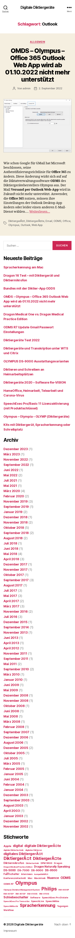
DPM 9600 (46, 863)
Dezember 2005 (15, 748)
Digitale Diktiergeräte (38, 7)
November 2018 (15, 522)
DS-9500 (51, 870)
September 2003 (16, 800)
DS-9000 (37, 870)
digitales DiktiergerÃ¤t (23, 854)
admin (27, 88)
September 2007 (16, 732)
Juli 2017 (10, 590)
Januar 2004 (13, 790)
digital (18, 846)
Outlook (25, 225)
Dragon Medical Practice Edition (17, 867)
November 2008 (15, 700)
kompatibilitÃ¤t (41, 874)
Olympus (13, 225)
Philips (49, 889)
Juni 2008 (11, 711)
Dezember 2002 (15, 821)
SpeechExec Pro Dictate (55, 897)
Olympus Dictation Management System (21, 890)
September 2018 (16, 533)
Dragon (58, 863)
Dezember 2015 (15, 622)
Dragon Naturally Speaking (52, 866)
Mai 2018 (10, 554)
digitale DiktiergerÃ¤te (42, 846)
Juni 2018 (10, 548)
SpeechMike (52, 901)
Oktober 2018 (13, 527)
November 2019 (15, 501)
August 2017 (12, 585)
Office (66, 221)
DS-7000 (23, 870)
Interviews (26, 874)
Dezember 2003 (15, 795)
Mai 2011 (10, 664)
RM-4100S (32, 894)
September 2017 (16, 580)
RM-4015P (21, 894)
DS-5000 (9, 870)
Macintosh (40, 878)
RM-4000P (63, 890)
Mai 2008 (10, 716)
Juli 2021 (10, 480)
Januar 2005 (13, 774)
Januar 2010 (13, 679)
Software (35, 897)
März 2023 (11, 454)
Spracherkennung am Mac (23, 267)
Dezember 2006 (15, 737)
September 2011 (15, 659)
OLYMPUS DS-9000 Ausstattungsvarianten (36, 361)
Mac (30, 878)
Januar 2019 (12, 512)
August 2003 (13, 805)
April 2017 (11, 601)
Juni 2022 (10, 470)
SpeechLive (37, 901)
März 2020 (11, 491)
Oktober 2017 (13, 575)
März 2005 (11, 763)
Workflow (8, 910)
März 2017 (11, 606)
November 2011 (15, 653)
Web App (37, 225)
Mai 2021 (10, 486)
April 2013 (11, 643)
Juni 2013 (10, 638)
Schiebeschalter (15, 897)
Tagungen (62, 906)
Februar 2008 (13, 727)
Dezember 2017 (15, 564)
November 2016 (15, 611)
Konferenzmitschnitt (14, 878)
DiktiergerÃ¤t (16, 221)
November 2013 (15, 632)
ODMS (57, 221)
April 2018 (11, 559)
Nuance (53, 878)
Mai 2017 (10, 596)
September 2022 (16, 465)
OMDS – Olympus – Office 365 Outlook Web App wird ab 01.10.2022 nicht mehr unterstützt (37, 65)
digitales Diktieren (33, 850)
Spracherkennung (37, 905)
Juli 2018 (10, 543)
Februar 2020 (13, 496)
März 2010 (11, 674)
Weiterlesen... (39, 212)
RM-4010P (8, 894)
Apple (7, 846)
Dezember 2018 (15, 517)
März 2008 (11, 721)
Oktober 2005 (14, 753)
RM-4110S (44, 894)
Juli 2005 (10, 758)
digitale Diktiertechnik (13, 850)
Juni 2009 (11, 685)
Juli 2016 (10, 617)
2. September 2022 (50, 88)
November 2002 (15, 826)
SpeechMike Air (10, 906)
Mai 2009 (10, 690)
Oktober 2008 (14, 706)
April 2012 (11, 648)
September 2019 (16, 506)
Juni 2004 (11, 779)
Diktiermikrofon (13, 863)
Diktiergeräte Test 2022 (21, 340)
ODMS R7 (8, 884)
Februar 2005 (13, 769)
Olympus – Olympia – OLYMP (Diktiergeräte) (36, 416)
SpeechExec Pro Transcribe (16, 901)
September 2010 (16, 669)
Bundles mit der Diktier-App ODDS (29, 288)
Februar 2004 (13, 784)
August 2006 (13, 742)
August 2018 (13, 538)
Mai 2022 (10, 475)
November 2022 (15, 459)
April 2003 (11, 811)
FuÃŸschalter (11, 874)
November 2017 (15, 569)
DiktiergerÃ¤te (35, 221)
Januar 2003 (13, 816)
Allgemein (37, 41)
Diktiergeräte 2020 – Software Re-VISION (34, 382)
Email (49, 221)
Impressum (10, 930)
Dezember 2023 (15, 449)
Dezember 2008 (15, 695)
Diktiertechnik (32, 863)
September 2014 (16, 627)
